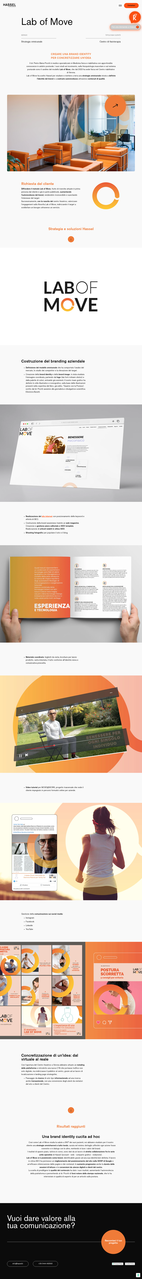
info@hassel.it (18, 1264)
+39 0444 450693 (45, 1264)
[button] (125, 20)
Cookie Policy (130, 1264)
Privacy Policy (118, 1264)
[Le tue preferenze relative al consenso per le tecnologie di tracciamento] (138, 1275)
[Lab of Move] (115, 106)
